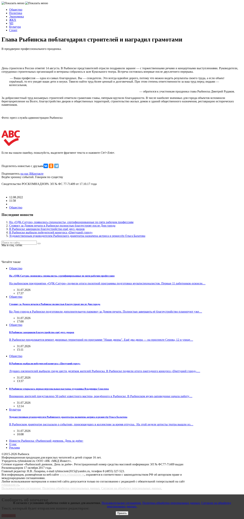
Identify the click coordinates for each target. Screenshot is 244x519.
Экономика (16, 16)
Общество (15, 9)
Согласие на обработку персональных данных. (131, 488)
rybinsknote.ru (10, 484)
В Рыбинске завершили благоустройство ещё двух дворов (47, 229)
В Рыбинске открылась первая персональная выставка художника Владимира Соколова (59, 388)
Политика (15, 13)
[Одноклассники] (51, 166)
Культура (15, 26)
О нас (13, 444)
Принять (122, 513)
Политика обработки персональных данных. (71, 488)
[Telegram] (56, 166)
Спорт (13, 30)
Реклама (14, 447)
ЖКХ (12, 19)
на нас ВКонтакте (31, 173)
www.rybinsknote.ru (72, 474)
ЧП (11, 23)
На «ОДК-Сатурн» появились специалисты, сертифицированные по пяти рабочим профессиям (71, 222)
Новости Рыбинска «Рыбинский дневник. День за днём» (46, 440)
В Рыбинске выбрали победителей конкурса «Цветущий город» (51, 232)
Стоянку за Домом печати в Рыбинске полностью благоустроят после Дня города (62, 225)
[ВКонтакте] (45, 166)
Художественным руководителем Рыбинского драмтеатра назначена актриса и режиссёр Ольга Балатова (77, 235)
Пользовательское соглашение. (22, 488)
